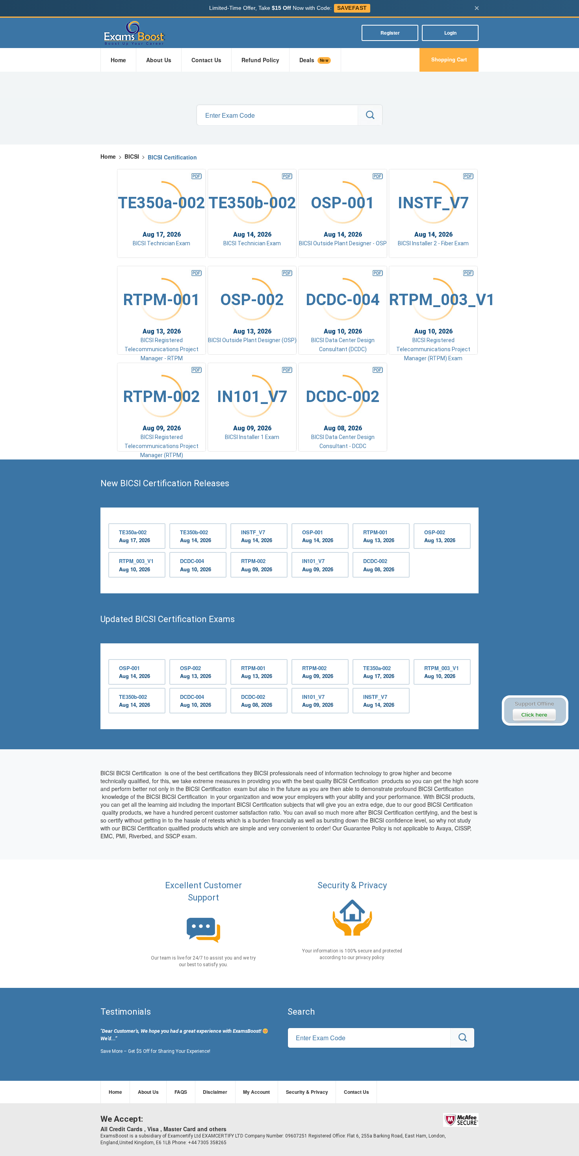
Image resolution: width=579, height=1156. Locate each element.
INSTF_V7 (256, 536)
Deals (313, 60)
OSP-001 (317, 536)
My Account (256, 1091)
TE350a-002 (134, 536)
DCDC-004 (195, 565)
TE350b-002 (195, 536)
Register (390, 32)
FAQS (180, 1091)
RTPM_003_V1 (136, 565)
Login (450, 32)
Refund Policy (260, 60)
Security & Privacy (307, 1091)
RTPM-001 (378, 536)
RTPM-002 (256, 565)
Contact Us (206, 60)
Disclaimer (215, 1091)
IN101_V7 (317, 565)
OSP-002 (439, 536)
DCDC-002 (378, 565)
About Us (158, 60)
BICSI (131, 156)
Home (118, 60)
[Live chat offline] (534, 711)
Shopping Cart (449, 59)
